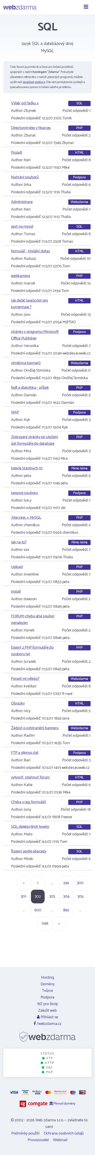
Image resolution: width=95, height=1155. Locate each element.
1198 (45, 923)
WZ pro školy (47, 1004)
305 (80, 896)
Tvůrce (47, 990)
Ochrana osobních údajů (64, 1133)
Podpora (48, 997)
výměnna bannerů (26, 363)
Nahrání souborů (25, 177)
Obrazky (18, 703)
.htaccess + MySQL (26, 517)
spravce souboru (24, 493)
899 (66, 910)
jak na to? (19, 542)
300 (80, 883)
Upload (17, 567)
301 (23, 896)
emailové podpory (34, 82)
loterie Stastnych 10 (27, 468)
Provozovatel (38, 1140)
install (16, 591)
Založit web (47, 1010)
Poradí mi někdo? (25, 678)
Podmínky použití (25, 1133)
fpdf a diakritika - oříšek (30, 387)
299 (66, 883)
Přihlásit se (49, 1017)
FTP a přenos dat (24, 752)
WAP (15, 412)
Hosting (47, 977)
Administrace (22, 202)
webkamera (20, 276)
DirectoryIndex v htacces (31, 128)
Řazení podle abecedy (28, 851)
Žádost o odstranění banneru (35, 728)
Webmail (60, 1140)
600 (37, 910)
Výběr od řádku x (25, 103)
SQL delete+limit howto (30, 826)
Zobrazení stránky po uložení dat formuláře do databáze (34, 440)
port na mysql (22, 226)
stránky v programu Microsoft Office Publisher (35, 335)
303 (52, 896)
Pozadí (16, 152)
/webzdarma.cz (48, 1023)
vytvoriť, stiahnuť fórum (30, 777)
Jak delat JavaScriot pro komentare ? (29, 303)
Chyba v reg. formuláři (28, 802)
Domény (48, 984)
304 (66, 896)
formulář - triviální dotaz (30, 251)
